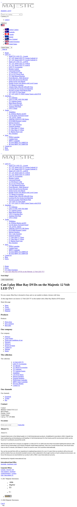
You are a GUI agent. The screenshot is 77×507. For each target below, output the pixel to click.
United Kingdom (14, 41)
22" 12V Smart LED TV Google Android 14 (23, 58)
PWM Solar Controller (20, 380)
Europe (11, 37)
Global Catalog (13, 30)
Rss (6, 400)
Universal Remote (14, 71)
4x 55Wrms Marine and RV (17, 114)
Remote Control (14, 69)
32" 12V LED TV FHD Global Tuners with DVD (25, 94)
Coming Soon (13, 139)
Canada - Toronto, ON (7, 470)
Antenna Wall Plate (15, 106)
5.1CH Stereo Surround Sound (18, 115)
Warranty (8, 342)
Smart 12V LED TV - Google (18, 56)
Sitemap (7, 349)
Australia (12, 32)
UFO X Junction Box (16, 105)
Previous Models (18, 383)
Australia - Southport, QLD (9, 464)
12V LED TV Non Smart (17, 92)
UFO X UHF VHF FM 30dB (18, 99)
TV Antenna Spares (15, 101)
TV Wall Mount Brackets (17, 76)
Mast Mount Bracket (15, 103)
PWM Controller (14, 137)
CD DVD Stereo (18, 375)
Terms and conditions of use (14, 340)
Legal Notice (9, 338)
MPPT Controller (14, 141)
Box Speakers (13, 133)
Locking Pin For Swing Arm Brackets (21, 88)
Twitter (7, 398)
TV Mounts (16, 366)
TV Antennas (13, 97)
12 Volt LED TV (18, 362)
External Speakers (14, 126)
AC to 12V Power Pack (16, 74)
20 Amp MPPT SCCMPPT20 (18, 142)
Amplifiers (12, 112)
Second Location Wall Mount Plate (20, 90)
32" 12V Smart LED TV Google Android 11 (23, 60)
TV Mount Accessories (16, 85)
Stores (7, 351)
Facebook (8, 396)
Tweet (7, 307)
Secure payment (10, 345)
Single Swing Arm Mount (17, 81)
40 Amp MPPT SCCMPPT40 (18, 144)
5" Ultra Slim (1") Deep (16, 128)
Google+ (7, 309)
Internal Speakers (14, 123)
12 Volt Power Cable (15, 72)
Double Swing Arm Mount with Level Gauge (23, 83)
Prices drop (8, 322)
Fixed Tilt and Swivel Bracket (18, 80)
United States (13, 44)
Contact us (8, 347)
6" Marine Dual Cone (16, 132)
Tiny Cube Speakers (15, 124)
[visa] (11, 483)
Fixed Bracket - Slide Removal (18, 78)
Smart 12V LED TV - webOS (18, 62)
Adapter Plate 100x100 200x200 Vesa (21, 87)
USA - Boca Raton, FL (7, 475)
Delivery (7, 337)
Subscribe (21, 425)
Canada (11, 34)
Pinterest (7, 311)
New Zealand (13, 39)
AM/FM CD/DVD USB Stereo (19, 119)
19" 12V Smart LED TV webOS (19, 63)
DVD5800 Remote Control (17, 121)
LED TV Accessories (15, 67)
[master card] (12, 485)
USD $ (7, 20)
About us (8, 344)
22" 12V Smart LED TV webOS (19, 65)
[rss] (10, 488)
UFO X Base (13, 108)
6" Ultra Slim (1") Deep (16, 130)
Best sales (8, 325)
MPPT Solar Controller (20, 382)
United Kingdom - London (8, 473)
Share (6, 305)
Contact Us (16, 385)
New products (9, 324)
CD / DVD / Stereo (15, 117)
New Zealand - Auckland (8, 471)
